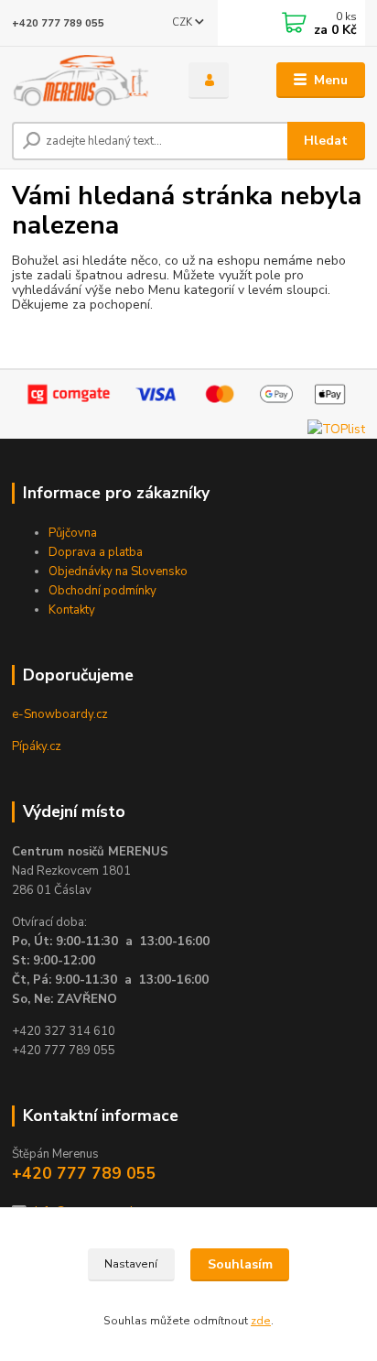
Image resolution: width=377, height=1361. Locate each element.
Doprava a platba (95, 552)
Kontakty (71, 610)
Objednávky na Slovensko (118, 571)
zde (261, 1320)
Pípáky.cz (36, 746)
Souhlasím (240, 1264)
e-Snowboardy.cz (60, 714)
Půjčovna (72, 533)
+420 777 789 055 (58, 23)
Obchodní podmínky (102, 591)
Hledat (326, 140)
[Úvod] (85, 80)
